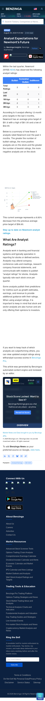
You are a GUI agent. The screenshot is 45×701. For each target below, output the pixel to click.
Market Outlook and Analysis (18, 573)
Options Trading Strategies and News (22, 597)
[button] (35, 9)
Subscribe (14, 665)
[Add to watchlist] (38, 381)
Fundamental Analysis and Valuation (21, 613)
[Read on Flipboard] (6, 56)
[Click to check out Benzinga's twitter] (24, 485)
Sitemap (36, 683)
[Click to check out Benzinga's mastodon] (13, 491)
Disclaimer (9, 683)
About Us (10, 524)
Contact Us (10, 535)
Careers (9, 527)
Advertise (10, 531)
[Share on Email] (21, 456)
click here (35, 449)
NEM (12, 69)
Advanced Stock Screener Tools (19, 549)
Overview (22, 425)
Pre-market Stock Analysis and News (21, 624)
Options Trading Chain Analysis (19, 552)
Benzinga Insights (13, 47)
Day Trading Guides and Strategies (21, 617)
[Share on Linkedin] (4, 456)
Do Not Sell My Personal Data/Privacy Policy (22, 679)
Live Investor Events (14, 621)
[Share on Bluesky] (17, 456)
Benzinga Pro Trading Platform (19, 593)
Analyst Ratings (17, 463)
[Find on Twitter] (40, 48)
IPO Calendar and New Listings (19, 570)
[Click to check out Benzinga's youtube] (30, 485)
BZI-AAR (28, 463)
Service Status (23, 683)
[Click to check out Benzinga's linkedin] (18, 485)
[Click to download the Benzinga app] (14, 499)
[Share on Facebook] (13, 456)
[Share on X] (9, 456)
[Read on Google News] (18, 56)
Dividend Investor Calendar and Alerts (22, 560)
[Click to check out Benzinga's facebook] (7, 485)
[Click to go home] (14, 9)
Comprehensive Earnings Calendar (21, 556)
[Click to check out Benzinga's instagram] (13, 485)
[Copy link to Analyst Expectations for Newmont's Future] (25, 456)
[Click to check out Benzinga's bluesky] (7, 491)
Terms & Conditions (22, 675)
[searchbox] (24, 21)
